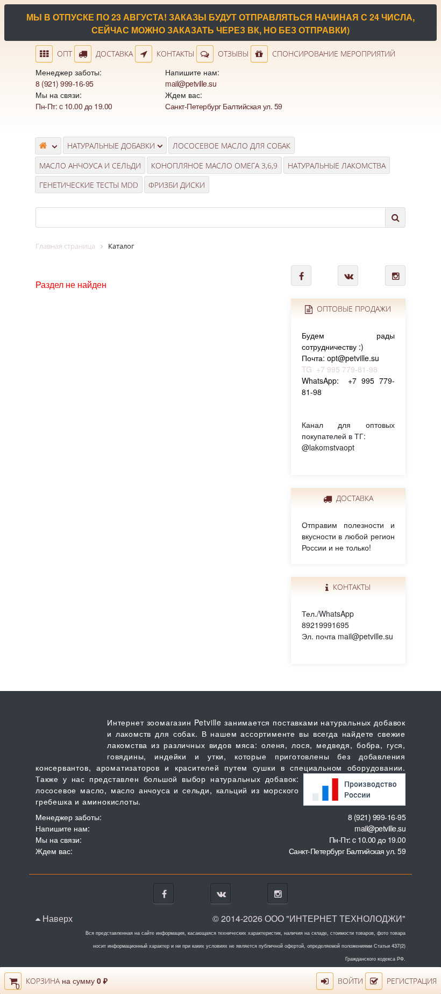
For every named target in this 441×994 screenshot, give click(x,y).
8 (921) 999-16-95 (64, 83)
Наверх (56, 918)
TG (348, 352)
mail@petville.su (190, 83)
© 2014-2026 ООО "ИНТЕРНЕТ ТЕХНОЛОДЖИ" (309, 918)
